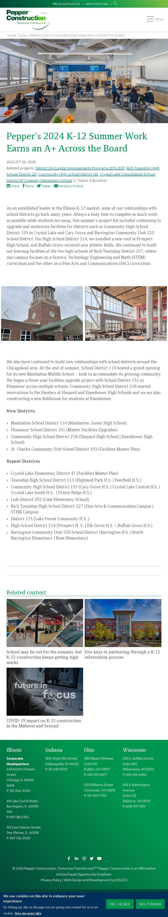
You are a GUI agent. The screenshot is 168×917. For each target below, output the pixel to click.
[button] (42, 313)
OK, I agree (119, 903)
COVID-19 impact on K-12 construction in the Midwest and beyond (44, 723)
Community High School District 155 (68, 174)
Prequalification (66, 4)
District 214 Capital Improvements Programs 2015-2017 (79, 167)
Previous (6, 313)
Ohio (89, 749)
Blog (22, 35)
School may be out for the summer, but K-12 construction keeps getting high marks (44, 657)
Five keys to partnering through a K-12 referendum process (122, 654)
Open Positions (96, 4)
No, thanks (150, 903)
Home (11, 35)
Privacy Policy (51, 880)
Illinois (14, 749)
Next (162, 313)
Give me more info (28, 913)
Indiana (54, 749)
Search (114, 3)
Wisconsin (134, 749)
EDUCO (121, 880)
